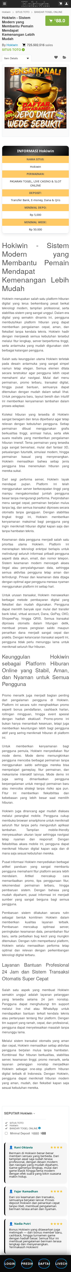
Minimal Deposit (28, 1133)
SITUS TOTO (22, 11)
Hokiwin (6, 11)
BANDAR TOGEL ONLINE (48, 11)
